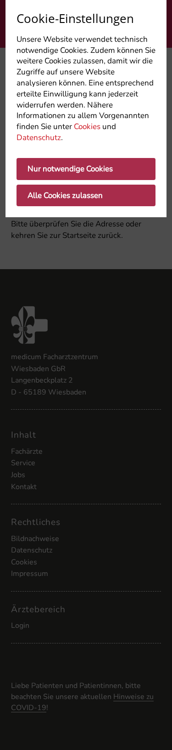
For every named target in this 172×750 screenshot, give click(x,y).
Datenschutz (39, 137)
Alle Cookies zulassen (65, 195)
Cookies (87, 126)
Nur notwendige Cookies (70, 169)
